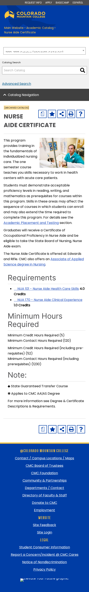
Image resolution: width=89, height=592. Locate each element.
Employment (44, 510)
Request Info (33, 2)
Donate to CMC (44, 502)
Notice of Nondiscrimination (44, 562)
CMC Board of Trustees (44, 465)
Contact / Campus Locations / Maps (44, 458)
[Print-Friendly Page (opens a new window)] (71, 114)
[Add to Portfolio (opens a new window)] (52, 114)
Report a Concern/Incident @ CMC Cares (44, 554)
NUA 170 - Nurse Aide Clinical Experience (48, 299)
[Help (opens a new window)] (80, 114)
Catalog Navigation (23, 94)
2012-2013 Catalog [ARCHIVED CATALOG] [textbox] (34, 51)
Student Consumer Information (44, 547)
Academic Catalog (40, 28)
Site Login (44, 532)
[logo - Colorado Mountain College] (25, 17)
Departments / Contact (44, 488)
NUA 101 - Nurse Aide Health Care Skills (46, 288)
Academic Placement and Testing (31, 222)
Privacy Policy (44, 569)
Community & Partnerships (45, 480)
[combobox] (44, 51)
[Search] (82, 70)
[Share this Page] (61, 114)
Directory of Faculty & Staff (44, 495)
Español (78, 2)
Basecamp (62, 2)
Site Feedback (44, 525)
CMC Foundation (44, 473)
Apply (48, 2)
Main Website (14, 28)
